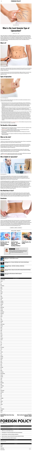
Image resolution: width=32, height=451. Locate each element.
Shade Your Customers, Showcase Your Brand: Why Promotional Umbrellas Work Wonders (18, 269)
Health (18, 33)
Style (1, 395)
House (1, 331)
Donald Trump (2, 307)
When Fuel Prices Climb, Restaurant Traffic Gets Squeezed (13, 273)
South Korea (2, 391)
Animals (1, 281)
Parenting (1, 376)
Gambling (1, 321)
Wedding (1, 410)
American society (2, 279)
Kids (1, 345)
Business (1, 291)
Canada (1, 293)
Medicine (1, 358)
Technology (1, 398)
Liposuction (11, 227)
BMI (12, 177)
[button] (31, 441)
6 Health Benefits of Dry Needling (26, 242)
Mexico (1, 359)
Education (1, 310)
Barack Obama (2, 285)
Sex (0, 388)
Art (0, 282)
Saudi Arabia (2, 385)
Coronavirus (1, 302)
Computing (1, 301)
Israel (1, 342)
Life (0, 350)
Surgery (16, 227)
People (1, 378)
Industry (1, 335)
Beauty (1, 287)
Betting (1, 288)
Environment (2, 313)
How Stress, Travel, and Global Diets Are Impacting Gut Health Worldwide (4, 243)
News (1, 368)
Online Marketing (2, 373)
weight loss (19, 227)
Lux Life (1, 355)
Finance (1, 316)
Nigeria (1, 370)
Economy (1, 308)
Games (1, 322)
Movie (1, 361)
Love (1, 353)
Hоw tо (1, 333)
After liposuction (4, 129)
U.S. (0, 407)
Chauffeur (1, 298)
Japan (1, 344)
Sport (1, 393)
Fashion (1, 314)
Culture (1, 305)
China (1, 299)
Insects (1, 336)
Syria (1, 396)
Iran (0, 341)
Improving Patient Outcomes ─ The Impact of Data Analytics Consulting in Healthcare (15, 243)
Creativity (1, 304)
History (1, 328)
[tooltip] (9, 253)
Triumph (1, 404)
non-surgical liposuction (15, 121)
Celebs (1, 296)
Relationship (2, 382)
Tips (1, 399)
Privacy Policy (2, 448)
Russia (1, 384)
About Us (1, 445)
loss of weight (4, 154)
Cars (1, 294)
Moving (1, 362)
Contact (1, 446)
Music (1, 364)
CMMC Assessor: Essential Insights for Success (11, 258)
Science (1, 387)
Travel (1, 402)
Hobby (1, 330)
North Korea (1, 371)
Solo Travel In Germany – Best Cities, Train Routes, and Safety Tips (14, 265)
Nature (1, 365)
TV (0, 405)
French (1, 319)
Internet (1, 339)
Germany (1, 325)
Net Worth (1, 367)
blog (1, 290)
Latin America (2, 347)
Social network (2, 390)
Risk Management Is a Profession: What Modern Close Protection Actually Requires (17, 262)
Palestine (1, 375)
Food (1, 318)
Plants (1, 379)
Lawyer (1, 348)
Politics (1, 381)
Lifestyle (1, 351)
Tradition (1, 401)
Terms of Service (2, 449)
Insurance (1, 338)
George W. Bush (2, 324)
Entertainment (2, 311)
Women (1, 412)
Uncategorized (2, 408)
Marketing (1, 356)
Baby (1, 284)
